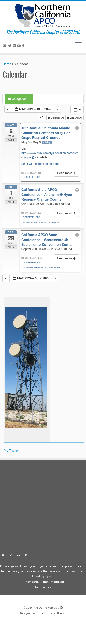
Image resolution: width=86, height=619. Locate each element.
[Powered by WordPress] (61, 606)
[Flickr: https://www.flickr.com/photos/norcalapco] (18, 556)
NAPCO (37, 608)
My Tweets (12, 450)
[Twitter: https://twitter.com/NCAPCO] (11, 556)
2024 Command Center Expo (40, 163)
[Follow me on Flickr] (15, 45)
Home (6, 63)
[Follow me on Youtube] (19, 45)
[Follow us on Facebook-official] (24, 45)
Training (54, 222)
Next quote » (43, 587)
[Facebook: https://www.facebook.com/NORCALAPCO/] (26, 556)
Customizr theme (54, 613)
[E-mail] (5, 45)
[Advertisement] (43, 508)
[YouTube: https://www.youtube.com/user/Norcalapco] (3, 556)
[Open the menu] (78, 44)
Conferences (31, 177)
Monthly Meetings (34, 222)
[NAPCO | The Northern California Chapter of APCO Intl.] (43, 15)
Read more (65, 172)
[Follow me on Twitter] (10, 45)
